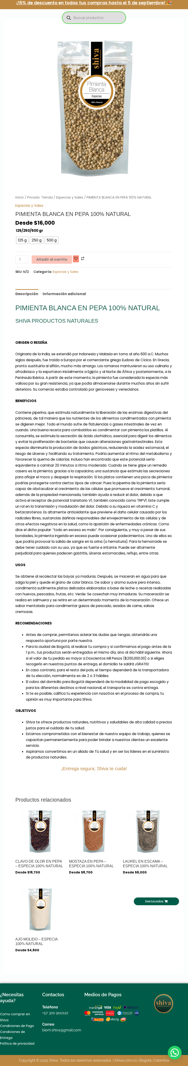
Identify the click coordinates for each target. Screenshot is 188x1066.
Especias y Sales (69, 197)
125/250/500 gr (29, 230)
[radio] (22, 240)
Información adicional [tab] (64, 293)
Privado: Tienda (40, 197)
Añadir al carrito (51, 259)
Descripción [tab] (26, 293)
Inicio (19, 197)
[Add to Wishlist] (76, 258)
